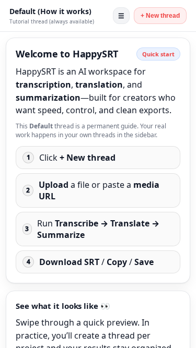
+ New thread (160, 15)
